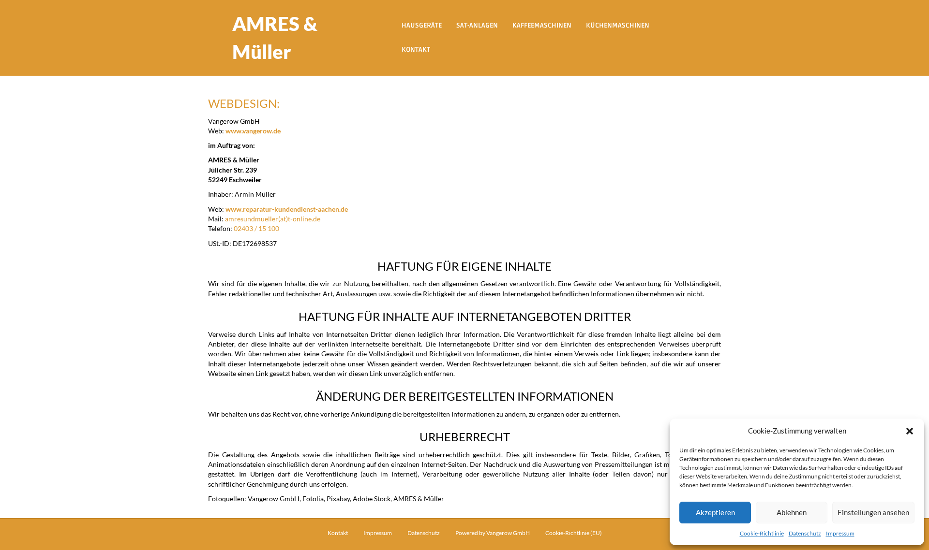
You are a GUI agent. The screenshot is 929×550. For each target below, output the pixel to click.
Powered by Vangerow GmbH (492, 532)
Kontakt (416, 49)
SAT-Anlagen (477, 25)
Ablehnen (792, 512)
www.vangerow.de (253, 131)
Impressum (840, 533)
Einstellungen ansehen (873, 512)
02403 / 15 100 (256, 228)
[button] (909, 431)
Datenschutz (805, 533)
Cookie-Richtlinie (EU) (573, 532)
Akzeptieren (715, 512)
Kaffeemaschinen (541, 25)
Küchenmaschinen (617, 25)
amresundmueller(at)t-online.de (272, 219)
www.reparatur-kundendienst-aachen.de (286, 209)
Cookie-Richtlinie (762, 533)
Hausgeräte (422, 25)
